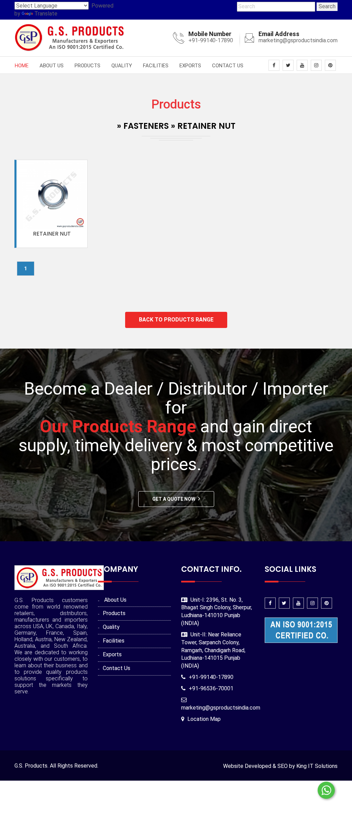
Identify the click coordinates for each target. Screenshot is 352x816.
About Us (52, 66)
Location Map (204, 719)
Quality (121, 66)
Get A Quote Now (173, 499)
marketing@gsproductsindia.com (298, 40)
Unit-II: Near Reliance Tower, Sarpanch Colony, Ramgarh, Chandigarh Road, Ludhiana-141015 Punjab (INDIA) (213, 650)
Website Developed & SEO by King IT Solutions (280, 766)
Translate (45, 13)
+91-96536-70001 (211, 688)
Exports (190, 66)
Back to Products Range (176, 319)
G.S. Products (30, 765)
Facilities (155, 66)
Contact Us (227, 66)
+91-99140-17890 (210, 40)
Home (22, 66)
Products (87, 66)
